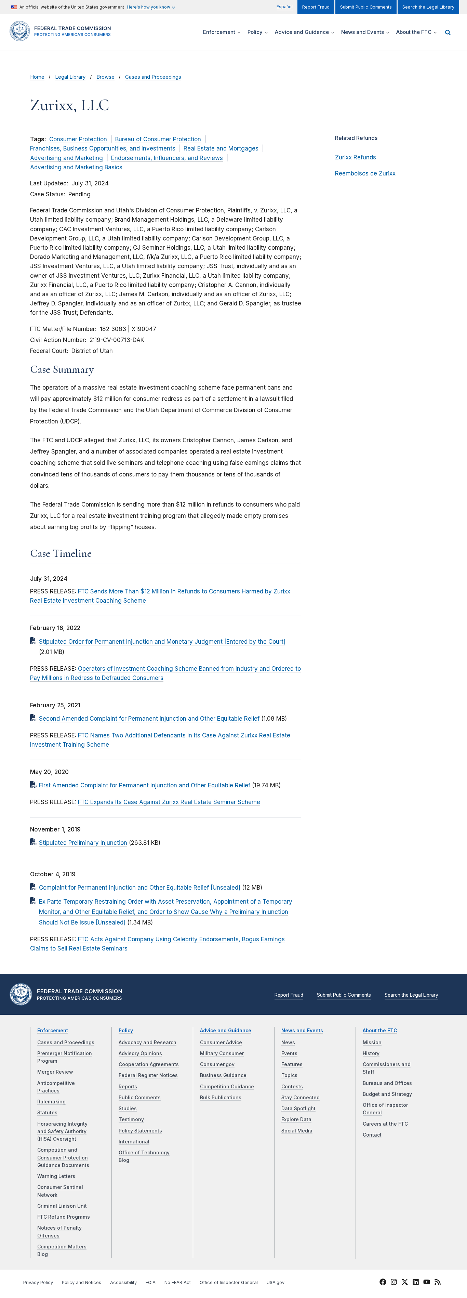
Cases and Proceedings (153, 77)
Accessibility (123, 1282)
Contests (292, 1086)
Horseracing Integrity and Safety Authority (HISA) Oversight (62, 1131)
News (288, 1042)
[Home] (63, 37)
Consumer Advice (221, 1042)
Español (285, 6)
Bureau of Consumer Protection (158, 139)
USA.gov (275, 1282)
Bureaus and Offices (387, 1083)
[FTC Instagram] (393, 1283)
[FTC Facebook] (382, 1283)
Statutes (47, 1112)
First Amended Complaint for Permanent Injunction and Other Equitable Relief (144, 785)
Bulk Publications (220, 1097)
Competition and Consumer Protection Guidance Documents (63, 1157)
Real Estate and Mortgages (221, 148)
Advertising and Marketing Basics (76, 167)
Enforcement (52, 1030)
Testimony (131, 1119)
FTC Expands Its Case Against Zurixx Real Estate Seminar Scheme (169, 802)
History (371, 1053)
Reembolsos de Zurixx (365, 173)
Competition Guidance (227, 1086)
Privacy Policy (38, 1282)
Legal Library (70, 77)
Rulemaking (51, 1101)
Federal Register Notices (148, 1075)
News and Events (302, 1030)
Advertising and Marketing (66, 158)
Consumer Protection (78, 139)
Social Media (296, 1130)
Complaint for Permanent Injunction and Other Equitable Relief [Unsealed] (139, 887)
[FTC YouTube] (426, 1283)
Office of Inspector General (229, 1282)
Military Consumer (222, 1053)
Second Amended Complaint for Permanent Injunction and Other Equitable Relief (149, 718)
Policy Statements (140, 1130)
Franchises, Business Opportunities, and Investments (102, 148)
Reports (128, 1086)
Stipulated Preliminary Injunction (83, 842)
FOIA (151, 1282)
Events (289, 1053)
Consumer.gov (217, 1064)
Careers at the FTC (385, 1124)
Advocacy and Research (147, 1042)
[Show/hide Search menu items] (448, 32)
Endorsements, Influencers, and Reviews (167, 158)
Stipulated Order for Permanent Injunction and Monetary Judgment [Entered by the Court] (162, 641)
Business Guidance (223, 1075)
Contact (372, 1135)
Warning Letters (56, 1176)
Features (292, 1064)
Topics (289, 1075)
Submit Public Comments (366, 7)
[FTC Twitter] (404, 1282)
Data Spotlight (298, 1108)
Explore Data (296, 1119)
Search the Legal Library (428, 7)
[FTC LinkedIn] (415, 1283)
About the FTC (380, 1030)
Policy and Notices (81, 1282)
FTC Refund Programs (63, 1217)
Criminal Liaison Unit (62, 1206)
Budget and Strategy (387, 1094)
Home (37, 77)
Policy (126, 1030)
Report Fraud (316, 7)
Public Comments (140, 1097)
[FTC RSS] (437, 1283)
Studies (128, 1108)
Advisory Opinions (140, 1053)
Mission (372, 1042)
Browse (105, 77)
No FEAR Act (177, 1282)
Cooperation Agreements (149, 1064)
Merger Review (55, 1072)
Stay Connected (300, 1097)
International (134, 1141)
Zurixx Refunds (355, 157)
